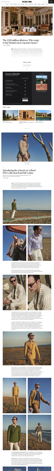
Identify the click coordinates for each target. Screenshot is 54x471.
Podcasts (42, 4)
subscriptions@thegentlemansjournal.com (17, 103)
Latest (7, 4)
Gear (19, 4)
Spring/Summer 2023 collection (19, 452)
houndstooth (22, 464)
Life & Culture (31, 4)
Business (22, 4)
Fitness (35, 4)
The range (13, 458)
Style (11, 4)
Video (47, 4)
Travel (27, 4)
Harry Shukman (8, 45)
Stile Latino (31, 185)
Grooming (15, 4)
